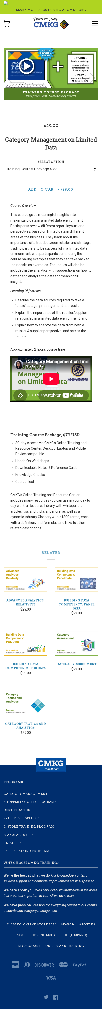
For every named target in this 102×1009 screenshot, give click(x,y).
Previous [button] (10, 78)
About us (87, 924)
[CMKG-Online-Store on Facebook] (56, 998)
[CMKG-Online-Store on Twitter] (46, 998)
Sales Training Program (27, 851)
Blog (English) (41, 935)
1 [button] (47, 105)
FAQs (19, 935)
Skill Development (21, 818)
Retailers (12, 843)
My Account (29, 946)
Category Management (26, 794)
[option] (51, 74)
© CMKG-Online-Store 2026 (32, 924)
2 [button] (54, 105)
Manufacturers (18, 835)
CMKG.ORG (76, 10)
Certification (17, 810)
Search (68, 924)
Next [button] (92, 78)
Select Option (51, 162)
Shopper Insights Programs (30, 802)
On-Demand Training (64, 946)
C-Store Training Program (29, 826)
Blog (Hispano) (73, 935)
